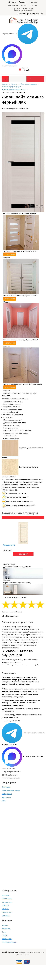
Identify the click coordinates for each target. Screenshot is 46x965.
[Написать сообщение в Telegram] (28, 34)
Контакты (34, 6)
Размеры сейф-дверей (30, 629)
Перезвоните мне (9, 942)
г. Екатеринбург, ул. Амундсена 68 (30, 14)
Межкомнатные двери (11, 790)
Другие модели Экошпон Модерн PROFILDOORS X (22, 479)
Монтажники (13, 6)
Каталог (5, 925)
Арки (3, 800)
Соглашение (7, 912)
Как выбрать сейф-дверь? (12, 626)
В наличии (6, 928)
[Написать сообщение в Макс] (12, 54)
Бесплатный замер (9, 66)
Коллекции (6, 787)
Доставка (12, 2)
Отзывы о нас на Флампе (12, 612)
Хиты (4, 932)
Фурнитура (6, 797)
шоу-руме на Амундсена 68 (20, 659)
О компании (33, 2)
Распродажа (7, 939)
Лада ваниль (9, 545)
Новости (24, 6)
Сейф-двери (7, 794)
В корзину (23, 554)
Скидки (4, 935)
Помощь (22, 2)
